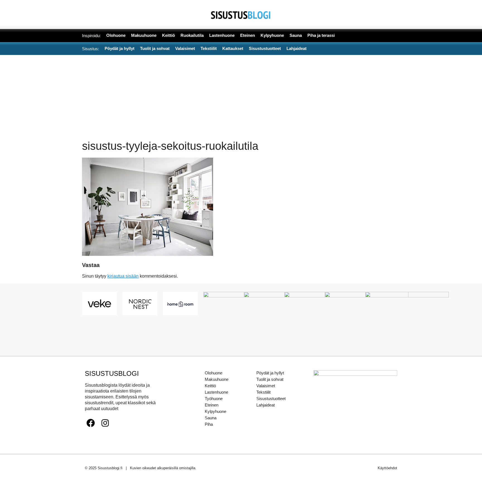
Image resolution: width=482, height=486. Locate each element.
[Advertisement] (241, 97)
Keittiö (210, 385)
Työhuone (214, 398)
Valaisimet (265, 385)
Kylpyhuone (215, 411)
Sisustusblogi (112, 373)
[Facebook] (91, 423)
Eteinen (211, 405)
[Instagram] (105, 423)
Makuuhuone (216, 379)
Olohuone (213, 372)
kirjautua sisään (123, 276)
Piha (209, 424)
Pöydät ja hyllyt (270, 372)
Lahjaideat (265, 405)
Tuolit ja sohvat (269, 379)
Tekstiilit (263, 392)
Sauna (210, 417)
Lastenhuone (216, 392)
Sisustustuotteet (271, 398)
